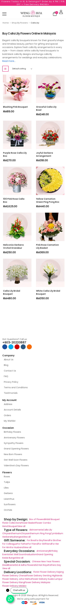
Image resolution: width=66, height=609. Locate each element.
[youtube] (23, 346)
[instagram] (17, 346)
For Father (22, 543)
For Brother (55, 540)
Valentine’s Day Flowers (16, 465)
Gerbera (8, 493)
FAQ (6, 376)
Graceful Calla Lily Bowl (46, 108)
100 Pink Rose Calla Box (13, 200)
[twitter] (10, 346)
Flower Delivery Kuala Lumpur (46, 578)
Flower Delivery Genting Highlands (44, 575)
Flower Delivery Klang (13, 582)
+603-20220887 (14, 342)
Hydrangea (17, 536)
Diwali (5, 565)
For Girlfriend (45, 543)
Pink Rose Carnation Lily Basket (47, 246)
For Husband (16, 547)
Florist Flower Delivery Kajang (48, 571)
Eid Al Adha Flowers (25, 565)
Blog (6, 365)
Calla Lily (47, 529)
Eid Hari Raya (41, 565)
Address (8, 404)
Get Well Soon (16, 554)
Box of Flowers (36, 519)
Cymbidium (56, 533)
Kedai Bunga (9, 557)
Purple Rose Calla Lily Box (15, 154)
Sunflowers (10, 504)
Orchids (8, 509)
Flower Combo (43, 522)
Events (5, 554)
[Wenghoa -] (31, 13)
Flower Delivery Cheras (14, 575)
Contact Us (10, 370)
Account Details (12, 409)
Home (6, 22)
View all (21, 526)
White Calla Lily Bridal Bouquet (48, 292)
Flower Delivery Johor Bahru (16, 578)
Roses (7, 476)
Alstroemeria (36, 529)
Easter (11, 565)
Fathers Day (54, 565)
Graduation (30, 554)
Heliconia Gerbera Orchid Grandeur (13, 246)
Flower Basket (28, 522)
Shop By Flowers (20, 22)
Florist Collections (11, 522)
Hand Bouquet (9, 526)
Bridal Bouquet (52, 519)
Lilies (6, 487)
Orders (7, 415)
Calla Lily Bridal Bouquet (11, 292)
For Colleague (9, 543)
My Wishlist (10, 420)
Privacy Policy (11, 381)
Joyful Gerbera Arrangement (44, 154)
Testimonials (10, 393)
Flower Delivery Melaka (14, 585)
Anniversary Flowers (14, 437)
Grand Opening (45, 554)
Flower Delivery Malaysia (37, 582)
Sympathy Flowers (13, 443)
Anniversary (43, 550)
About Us (8, 359)
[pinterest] (29, 346)
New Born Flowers (13, 454)
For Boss (31, 540)
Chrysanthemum (11, 533)
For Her (55, 543)
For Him (6, 547)
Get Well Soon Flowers (15, 459)
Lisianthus (9, 498)
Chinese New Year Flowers (46, 561)
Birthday (53, 550)
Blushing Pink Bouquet (15, 106)
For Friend (33, 543)
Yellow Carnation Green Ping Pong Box (47, 200)
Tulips (7, 482)
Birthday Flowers (12, 431)
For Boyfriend (42, 540)
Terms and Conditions (16, 387)
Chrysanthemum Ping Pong (35, 533)
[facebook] (4, 346)
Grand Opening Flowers (16, 448)
